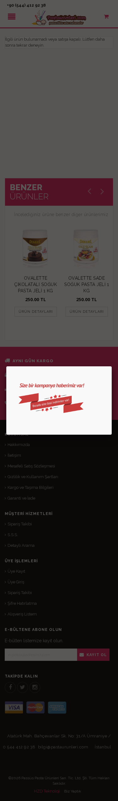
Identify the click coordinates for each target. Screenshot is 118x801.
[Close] (111, 366)
